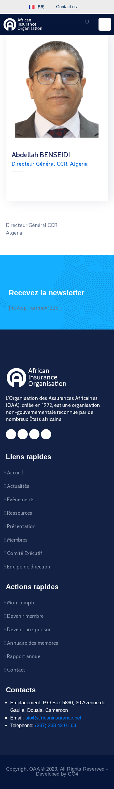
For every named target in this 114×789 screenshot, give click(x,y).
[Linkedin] (34, 434)
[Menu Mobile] (105, 24)
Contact (16, 670)
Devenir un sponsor (29, 629)
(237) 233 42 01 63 (55, 725)
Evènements (20, 499)
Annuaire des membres (32, 643)
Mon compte (21, 603)
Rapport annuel (24, 656)
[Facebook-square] (11, 434)
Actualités (18, 486)
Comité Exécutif (24, 553)
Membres (17, 540)
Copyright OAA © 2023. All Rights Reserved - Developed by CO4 (57, 771)
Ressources (19, 513)
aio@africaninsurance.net (53, 718)
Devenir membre (25, 616)
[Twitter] (23, 434)
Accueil (15, 473)
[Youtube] (46, 434)
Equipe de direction (28, 567)
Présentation (21, 526)
